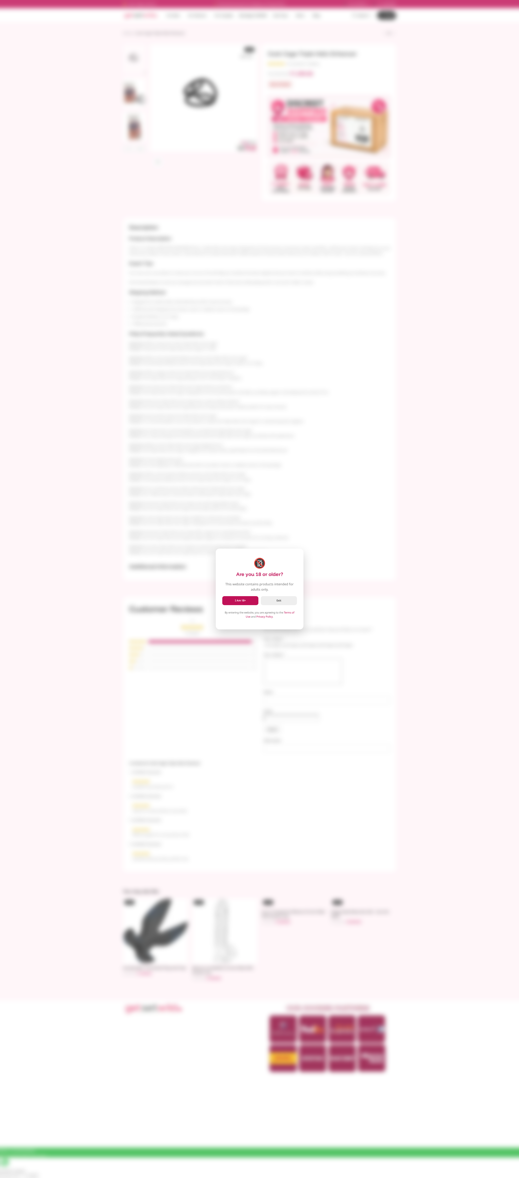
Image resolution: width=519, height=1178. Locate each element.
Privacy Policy (264, 616)
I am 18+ (240, 600)
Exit (279, 600)
